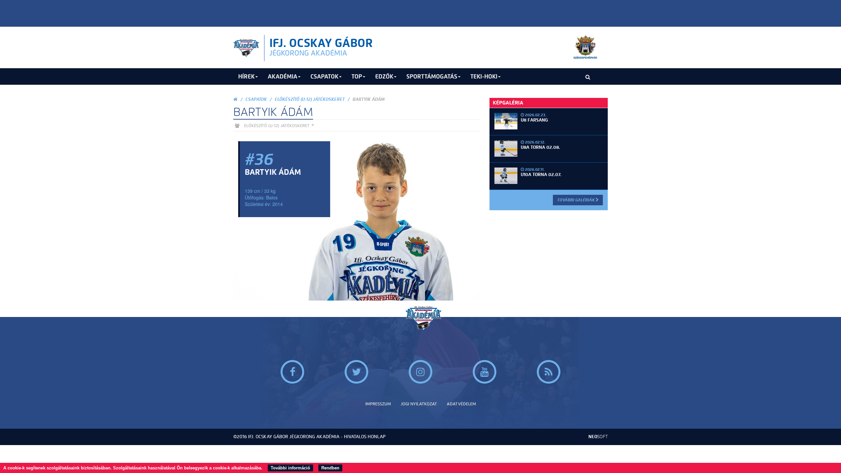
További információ (290, 467)
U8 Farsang (534, 120)
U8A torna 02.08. (540, 147)
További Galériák (576, 199)
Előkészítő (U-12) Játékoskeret (310, 99)
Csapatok (256, 99)
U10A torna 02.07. (541, 174)
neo (598, 436)
